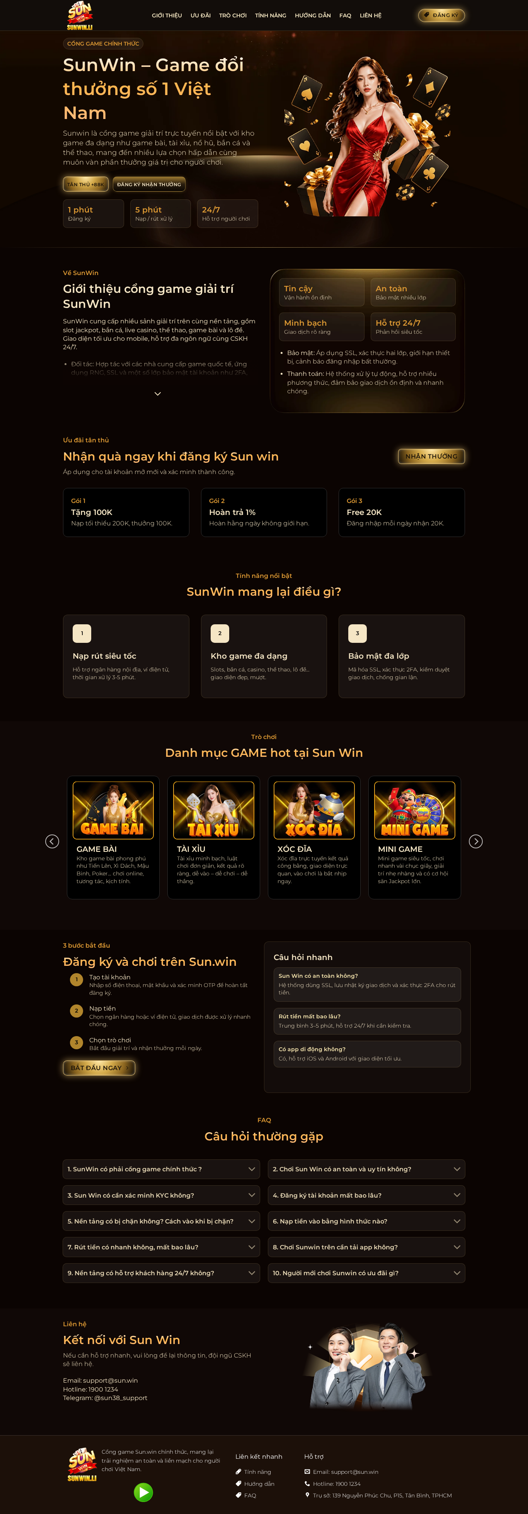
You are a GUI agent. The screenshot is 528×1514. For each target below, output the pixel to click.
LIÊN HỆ (371, 15)
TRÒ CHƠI (233, 15)
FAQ (345, 15)
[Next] (476, 841)
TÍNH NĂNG (270, 15)
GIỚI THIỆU (167, 15)
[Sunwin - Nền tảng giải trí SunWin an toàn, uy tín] (101, 15)
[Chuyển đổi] (251, 1170)
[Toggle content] (157, 396)
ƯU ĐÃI (201, 15)
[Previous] (52, 841)
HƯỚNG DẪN (313, 15)
